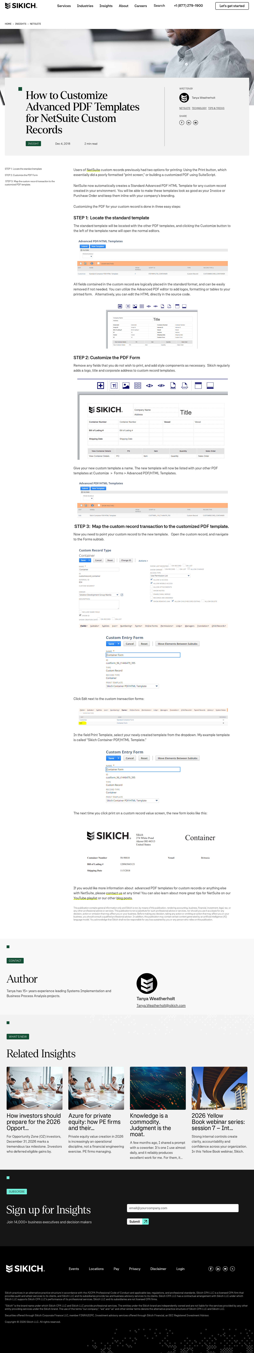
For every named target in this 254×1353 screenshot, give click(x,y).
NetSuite (35, 23)
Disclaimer (158, 1269)
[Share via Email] (195, 122)
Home (8, 23)
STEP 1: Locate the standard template (23, 168)
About (123, 6)
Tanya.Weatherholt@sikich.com (161, 1005)
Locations (96, 1269)
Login (180, 1269)
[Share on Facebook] (181, 122)
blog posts (124, 898)
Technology (199, 108)
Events (74, 1269)
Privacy (134, 1269)
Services (64, 6)
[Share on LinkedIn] (188, 122)
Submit (134, 1221)
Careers (140, 6)
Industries (85, 6)
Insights (106, 6)
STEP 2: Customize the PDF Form (21, 175)
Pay (116, 1269)
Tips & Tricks (216, 108)
